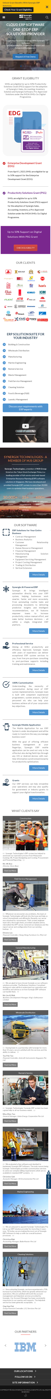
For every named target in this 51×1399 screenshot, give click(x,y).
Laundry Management (18, 399)
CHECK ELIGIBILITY (26, 248)
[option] (25, 43)
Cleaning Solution (16, 387)
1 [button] (21, 66)
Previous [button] (3, 42)
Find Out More (10, 871)
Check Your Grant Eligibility (18, 9)
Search (47, 17)
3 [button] (25, 66)
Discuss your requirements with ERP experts (25, 408)
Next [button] (47, 42)
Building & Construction (19, 344)
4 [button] (28, 66)
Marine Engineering (17, 363)
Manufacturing (15, 356)
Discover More (25, 52)
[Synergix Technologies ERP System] (25, 17)
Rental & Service (15, 369)
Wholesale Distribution (18, 350)
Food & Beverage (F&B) (18, 393)
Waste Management (17, 375)
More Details (39, 574)
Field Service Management (20, 381)
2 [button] (23, 66)
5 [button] (30, 66)
